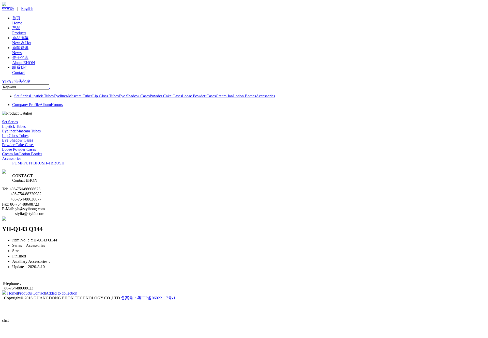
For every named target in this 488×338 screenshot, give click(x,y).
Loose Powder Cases (199, 96)
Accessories (265, 96)
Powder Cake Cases (166, 96)
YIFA (16, 81)
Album (45, 104)
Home (12, 293)
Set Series (22, 96)
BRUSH (58, 163)
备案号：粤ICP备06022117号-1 (148, 298)
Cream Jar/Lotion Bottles (236, 96)
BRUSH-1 (42, 163)
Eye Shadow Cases (134, 96)
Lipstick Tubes (42, 96)
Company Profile (26, 104)
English (27, 8)
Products (25, 293)
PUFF (28, 163)
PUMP (17, 163)
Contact (39, 293)
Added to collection (61, 293)
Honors (57, 104)
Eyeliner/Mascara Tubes (73, 96)
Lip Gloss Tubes (105, 96)
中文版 (8, 8)
